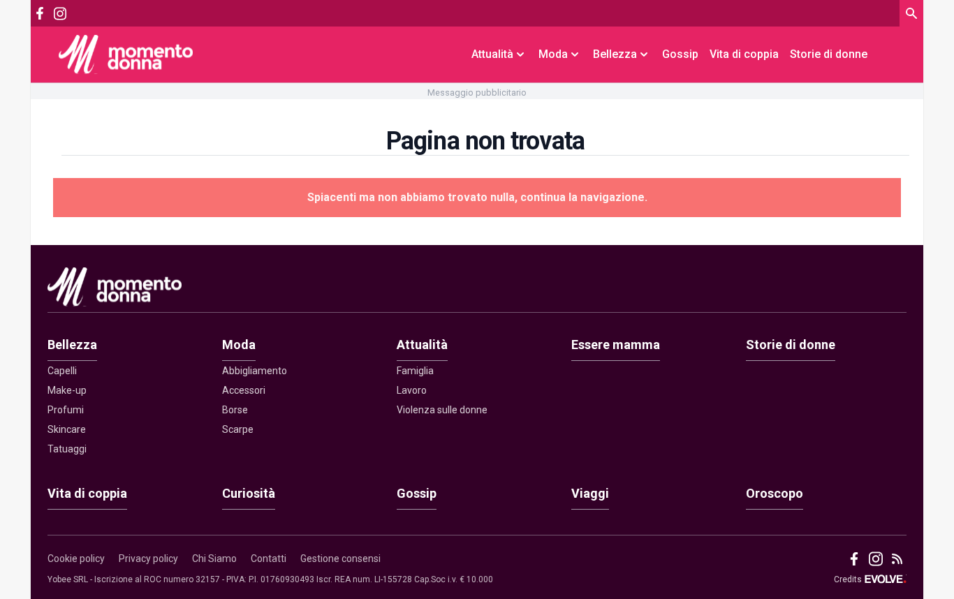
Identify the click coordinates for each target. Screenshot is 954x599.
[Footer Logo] (477, 289)
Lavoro (412, 390)
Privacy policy (148, 558)
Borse (235, 409)
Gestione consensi (340, 558)
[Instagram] (59, 13)
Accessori (243, 390)
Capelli (62, 370)
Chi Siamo (214, 558)
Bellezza (72, 344)
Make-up (67, 390)
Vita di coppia (744, 54)
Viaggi (590, 493)
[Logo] (126, 54)
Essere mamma (615, 344)
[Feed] (897, 558)
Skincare (66, 429)
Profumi (65, 409)
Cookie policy (76, 558)
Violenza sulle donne (442, 409)
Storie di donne (828, 54)
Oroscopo (774, 493)
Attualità (422, 344)
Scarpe (238, 429)
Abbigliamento (254, 370)
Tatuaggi (67, 448)
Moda (239, 344)
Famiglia (415, 370)
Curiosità (248, 493)
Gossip (680, 54)
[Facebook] (40, 13)
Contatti (268, 558)
